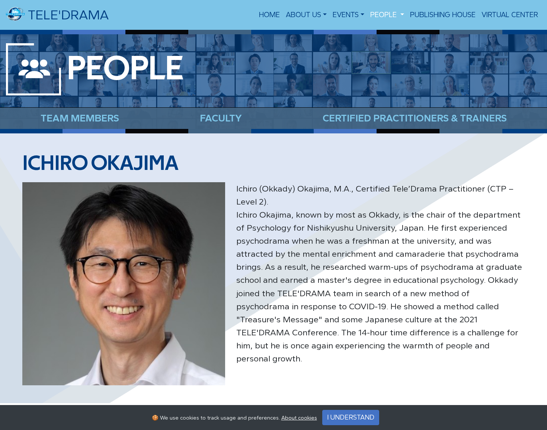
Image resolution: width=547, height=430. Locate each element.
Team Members (80, 118)
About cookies (299, 418)
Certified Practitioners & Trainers (415, 118)
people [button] (384, 14)
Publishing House (443, 14)
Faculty (221, 118)
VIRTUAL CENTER (510, 14)
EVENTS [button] (346, 14)
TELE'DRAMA (67, 15)
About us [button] (303, 14)
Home (269, 14)
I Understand (350, 417)
